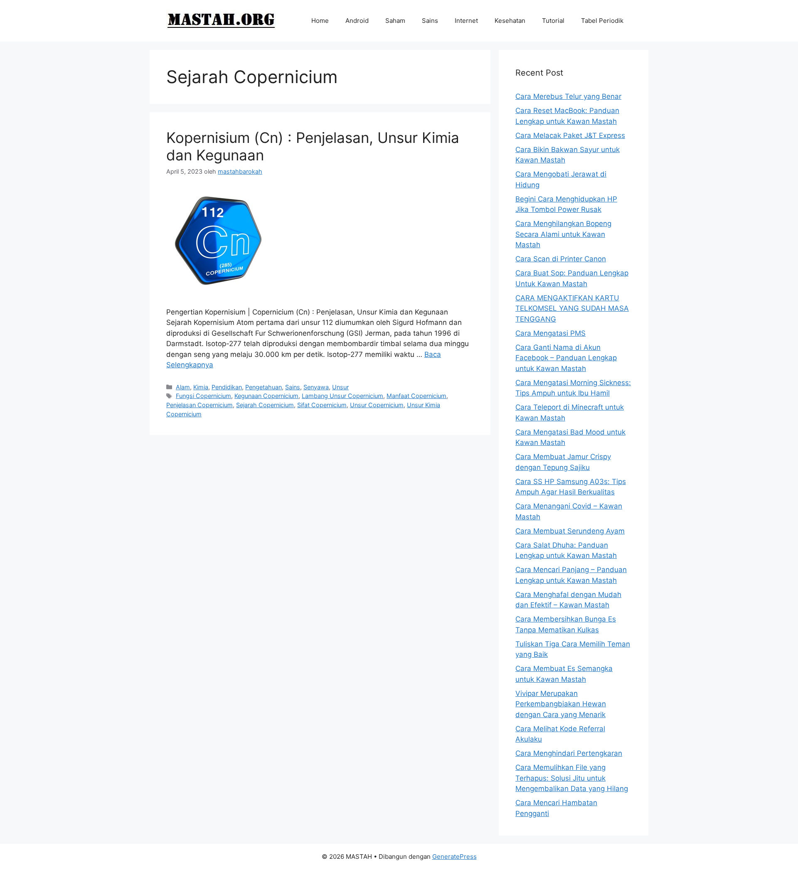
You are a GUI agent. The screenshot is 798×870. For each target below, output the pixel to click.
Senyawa (316, 387)
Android (357, 21)
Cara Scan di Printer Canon (560, 259)
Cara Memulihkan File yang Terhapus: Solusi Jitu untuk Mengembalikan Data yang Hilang (571, 778)
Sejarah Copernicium (265, 404)
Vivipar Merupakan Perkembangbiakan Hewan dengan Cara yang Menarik (560, 704)
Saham (395, 21)
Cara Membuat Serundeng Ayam (570, 531)
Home (320, 21)
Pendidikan (227, 387)
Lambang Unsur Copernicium (342, 395)
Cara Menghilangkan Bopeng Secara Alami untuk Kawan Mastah (563, 234)
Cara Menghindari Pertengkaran (568, 753)
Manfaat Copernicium (416, 395)
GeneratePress (454, 856)
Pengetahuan (263, 387)
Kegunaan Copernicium (266, 395)
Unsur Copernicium (377, 404)
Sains (430, 21)
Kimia (200, 387)
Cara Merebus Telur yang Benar (568, 96)
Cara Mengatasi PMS (550, 333)
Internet (466, 21)
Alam (183, 387)
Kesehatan (510, 21)
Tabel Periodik (602, 21)
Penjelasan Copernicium (199, 404)
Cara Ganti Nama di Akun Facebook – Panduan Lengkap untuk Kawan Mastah (566, 358)
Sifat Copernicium (322, 404)
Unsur (340, 387)
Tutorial (553, 21)
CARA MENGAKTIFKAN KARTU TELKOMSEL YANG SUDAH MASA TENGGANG (572, 308)
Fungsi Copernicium (203, 395)
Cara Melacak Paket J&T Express (570, 135)
